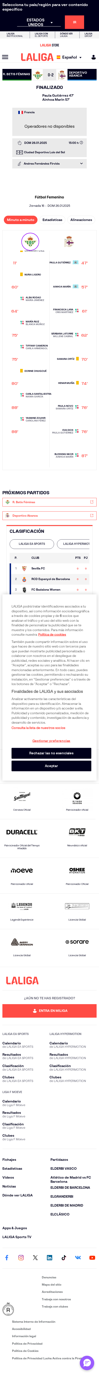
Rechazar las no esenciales (51, 753)
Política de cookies (52, 634)
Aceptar (51, 766)
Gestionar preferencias (51, 741)
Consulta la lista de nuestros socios (38, 728)
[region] (49, 687)
